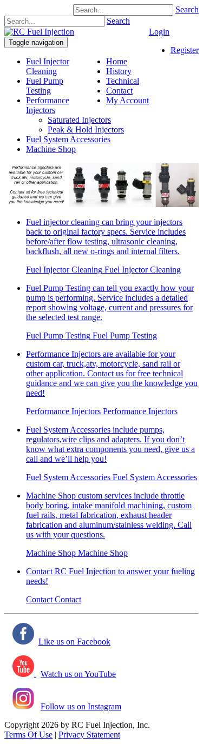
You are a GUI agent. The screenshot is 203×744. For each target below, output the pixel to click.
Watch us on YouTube (78, 674)
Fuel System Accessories (68, 139)
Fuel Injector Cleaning (47, 66)
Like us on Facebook (74, 641)
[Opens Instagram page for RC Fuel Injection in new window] (23, 706)
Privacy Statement (89, 734)
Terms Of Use (28, 734)
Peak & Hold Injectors (86, 129)
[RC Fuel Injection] (39, 31)
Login (159, 31)
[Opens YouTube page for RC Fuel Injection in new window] (24, 674)
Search (187, 9)
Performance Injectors (47, 105)
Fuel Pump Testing (44, 85)
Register (185, 50)
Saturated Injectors (79, 119)
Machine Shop (51, 149)
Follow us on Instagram (81, 706)
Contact (39, 599)
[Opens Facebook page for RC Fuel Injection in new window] (23, 641)
